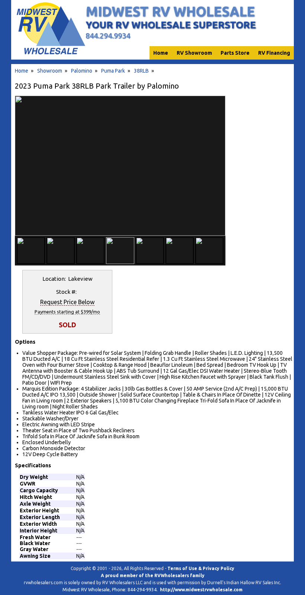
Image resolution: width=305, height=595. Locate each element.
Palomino (81, 71)
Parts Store (235, 53)
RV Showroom (194, 53)
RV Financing (274, 53)
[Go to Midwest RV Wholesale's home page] (50, 54)
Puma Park (113, 71)
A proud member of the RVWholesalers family (153, 575)
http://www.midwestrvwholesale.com (201, 589)
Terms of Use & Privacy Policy (200, 568)
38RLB (141, 71)
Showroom (49, 71)
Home (21, 71)
